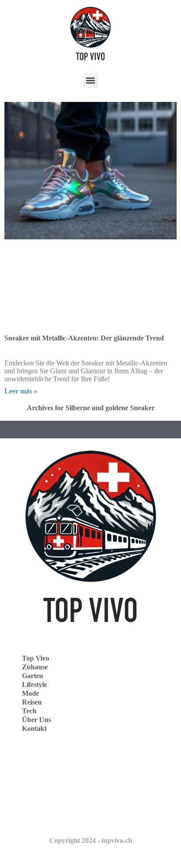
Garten (32, 675)
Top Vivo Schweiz (39, 818)
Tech (29, 711)
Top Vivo (35, 658)
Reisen (32, 702)
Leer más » (20, 391)
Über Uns (36, 719)
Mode (30, 693)
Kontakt (34, 728)
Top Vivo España (39, 779)
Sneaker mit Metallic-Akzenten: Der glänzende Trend (84, 338)
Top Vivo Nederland (43, 798)
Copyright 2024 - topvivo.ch (90, 840)
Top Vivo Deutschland (46, 760)
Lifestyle (34, 684)
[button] (90, 80)
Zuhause (35, 667)
